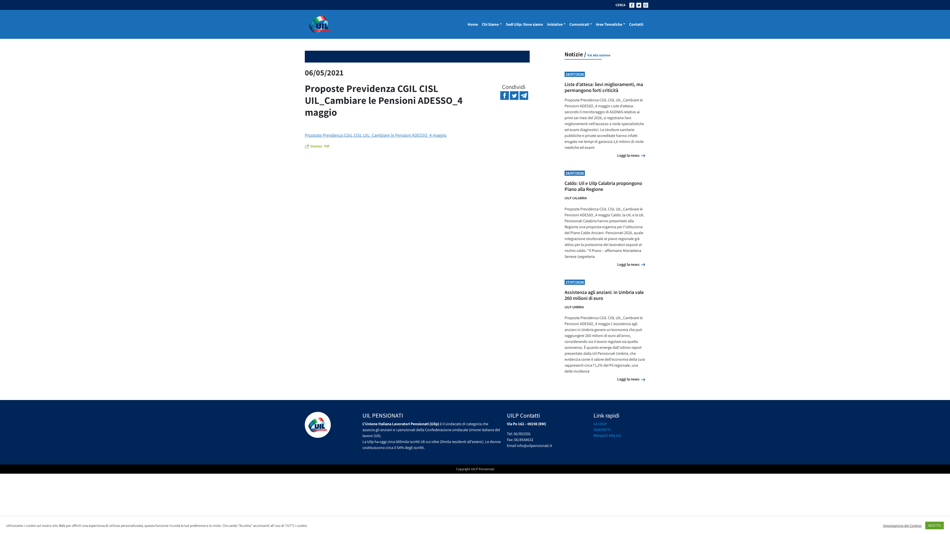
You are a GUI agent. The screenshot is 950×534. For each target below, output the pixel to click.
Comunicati (579, 24)
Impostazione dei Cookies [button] (902, 525)
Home (473, 24)
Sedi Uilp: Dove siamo (524, 24)
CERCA (620, 5)
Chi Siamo (490, 24)
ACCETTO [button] (934, 525)
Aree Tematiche (609, 24)
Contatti (636, 24)
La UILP (600, 423)
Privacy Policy (607, 435)
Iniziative (555, 24)
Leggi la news (631, 155)
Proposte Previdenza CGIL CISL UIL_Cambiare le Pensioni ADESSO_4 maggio (376, 135)
